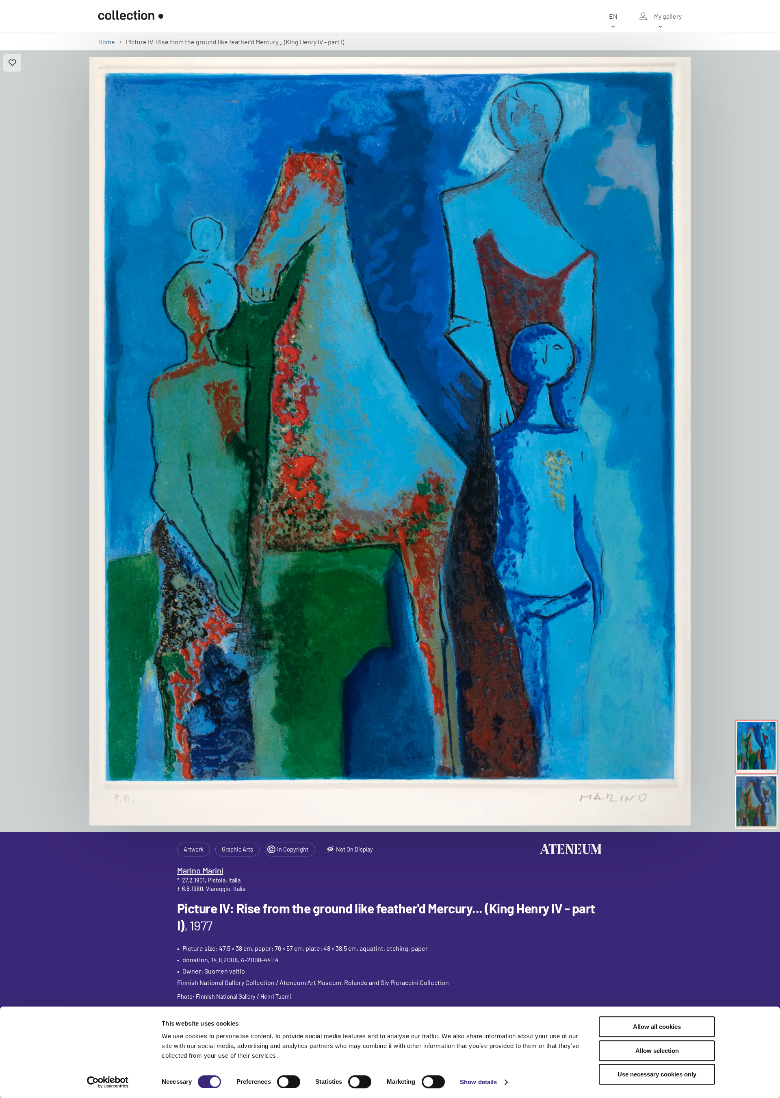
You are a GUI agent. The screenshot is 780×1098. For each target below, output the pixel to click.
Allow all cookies (657, 1026)
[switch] (288, 1081)
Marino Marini (200, 870)
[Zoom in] (389, 441)
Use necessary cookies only (657, 1074)
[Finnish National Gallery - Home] (131, 16)
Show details (478, 1081)
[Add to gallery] (12, 63)
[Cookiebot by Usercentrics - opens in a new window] (107, 1082)
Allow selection (657, 1050)
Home (106, 42)
